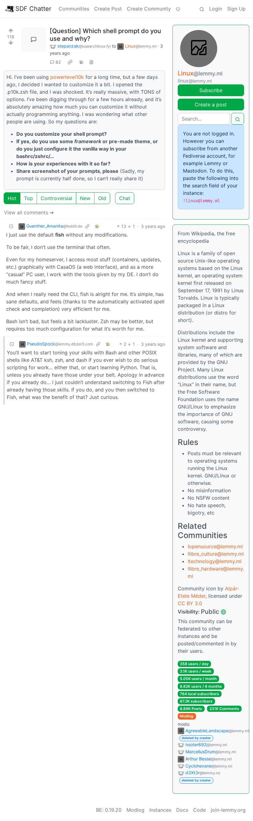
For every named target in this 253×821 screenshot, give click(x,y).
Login (215, 9)
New (85, 198)
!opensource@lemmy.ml (215, 546)
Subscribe (210, 90)
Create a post (211, 104)
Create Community (149, 9)
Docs (182, 810)
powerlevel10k (67, 77)
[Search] (202, 8)
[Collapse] (11, 226)
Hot (12, 198)
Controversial (56, 198)
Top (28, 198)
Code (199, 810)
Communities (74, 9)
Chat (124, 198)
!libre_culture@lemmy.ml (216, 554)
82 (58, 62)
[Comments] (33, 39)
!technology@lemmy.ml (215, 561)
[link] (70, 62)
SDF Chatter (33, 8)
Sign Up (236, 9)
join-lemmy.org (228, 810)
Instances (160, 810)
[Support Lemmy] (178, 8)
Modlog (186, 716)
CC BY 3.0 (190, 603)
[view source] (91, 62)
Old (102, 198)
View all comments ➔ (29, 212)
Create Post (108, 9)
